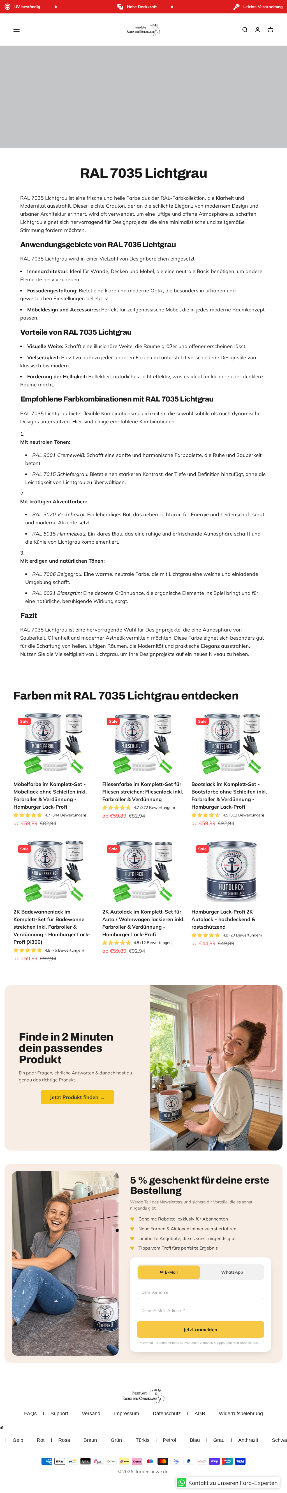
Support (59, 1413)
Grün (116, 1440)
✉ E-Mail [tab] (169, 1272)
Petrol (169, 1440)
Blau (195, 1440)
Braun (90, 1440)
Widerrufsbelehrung (241, 1413)
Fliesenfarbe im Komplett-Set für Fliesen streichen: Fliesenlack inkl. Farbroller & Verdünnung (142, 791)
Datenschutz (167, 1413)
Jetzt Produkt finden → (77, 1097)
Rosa (64, 1440)
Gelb (18, 1440)
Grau (218, 1440)
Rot (41, 1440)
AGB (200, 1413)
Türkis (142, 1440)
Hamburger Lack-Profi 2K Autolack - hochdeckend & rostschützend (223, 919)
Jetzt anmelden (200, 1329)
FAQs (30, 1413)
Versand (91, 1413)
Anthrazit (248, 1440)
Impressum (126, 1413)
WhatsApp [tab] (232, 1272)
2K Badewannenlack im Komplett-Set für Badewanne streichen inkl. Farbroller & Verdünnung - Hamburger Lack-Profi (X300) (51, 927)
